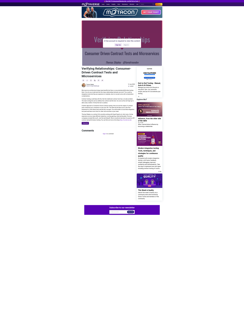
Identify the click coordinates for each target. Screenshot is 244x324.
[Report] (98, 80)
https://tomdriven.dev (126, 120)
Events (108, 4)
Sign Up (118, 45)
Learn (103, 4)
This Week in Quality (146, 190)
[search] (153, 4)
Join (137, 4)
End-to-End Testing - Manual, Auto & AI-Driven (149, 84)
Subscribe (130, 212)
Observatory (125, 4)
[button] (102, 80)
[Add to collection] (94, 80)
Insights (113, 4)
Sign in (104, 133)
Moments (132, 4)
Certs (118, 4)
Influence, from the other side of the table (149, 119)
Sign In (159, 4)
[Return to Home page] (91, 4)
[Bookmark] (91, 80)
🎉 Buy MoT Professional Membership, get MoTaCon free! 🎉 (122, 1)
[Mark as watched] (87, 80)
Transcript (85, 123)
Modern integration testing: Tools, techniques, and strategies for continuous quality (148, 152)
